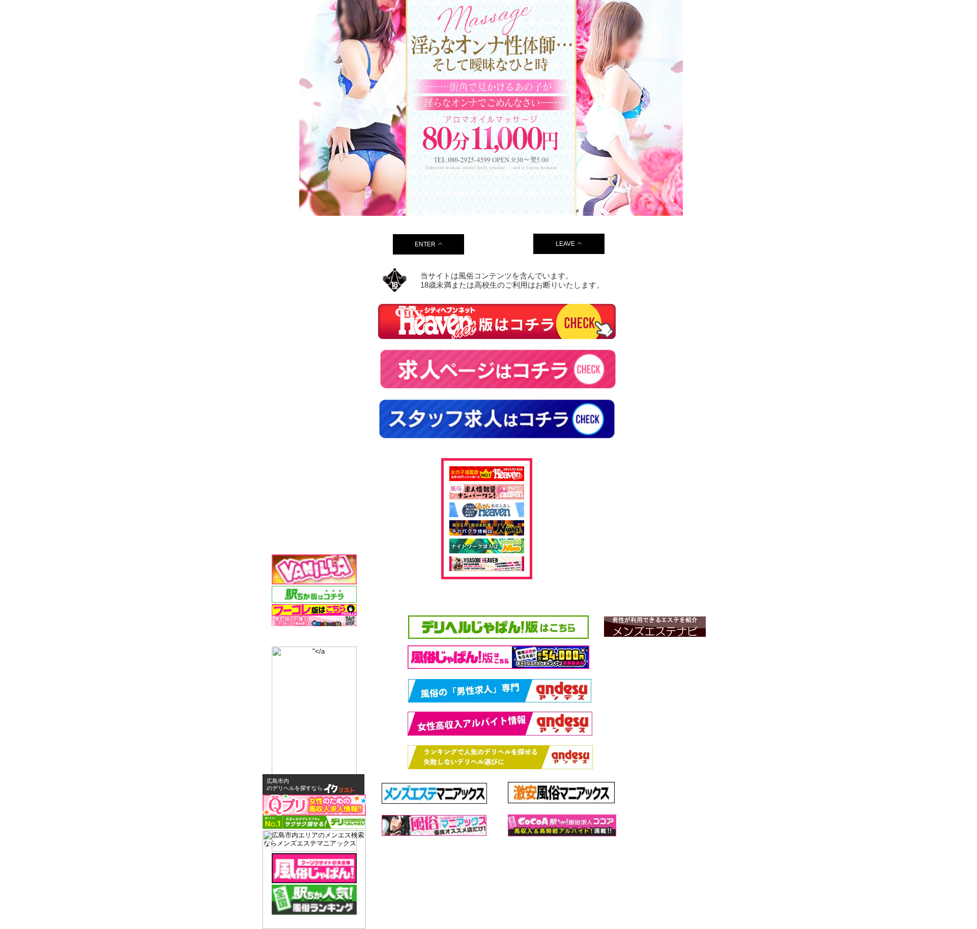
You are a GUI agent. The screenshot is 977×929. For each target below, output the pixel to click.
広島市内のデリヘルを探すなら (295, 784)
